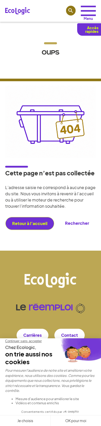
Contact (69, 335)
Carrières (32, 335)
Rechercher (77, 223)
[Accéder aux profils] (88, 11)
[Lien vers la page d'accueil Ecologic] (17, 10)
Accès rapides (91, 29)
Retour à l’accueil (29, 223)
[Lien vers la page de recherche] (71, 11)
